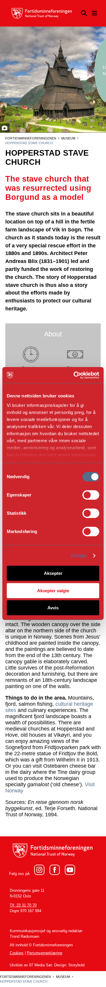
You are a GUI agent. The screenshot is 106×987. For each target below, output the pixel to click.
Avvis (53, 607)
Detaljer (79, 555)
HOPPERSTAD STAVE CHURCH (29, 143)
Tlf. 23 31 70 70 (23, 905)
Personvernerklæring (44, 953)
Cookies (17, 953)
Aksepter (53, 573)
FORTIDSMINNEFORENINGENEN (30, 138)
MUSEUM (68, 138)
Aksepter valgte (53, 590)
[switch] (90, 495)
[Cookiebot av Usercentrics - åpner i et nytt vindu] (75, 375)
